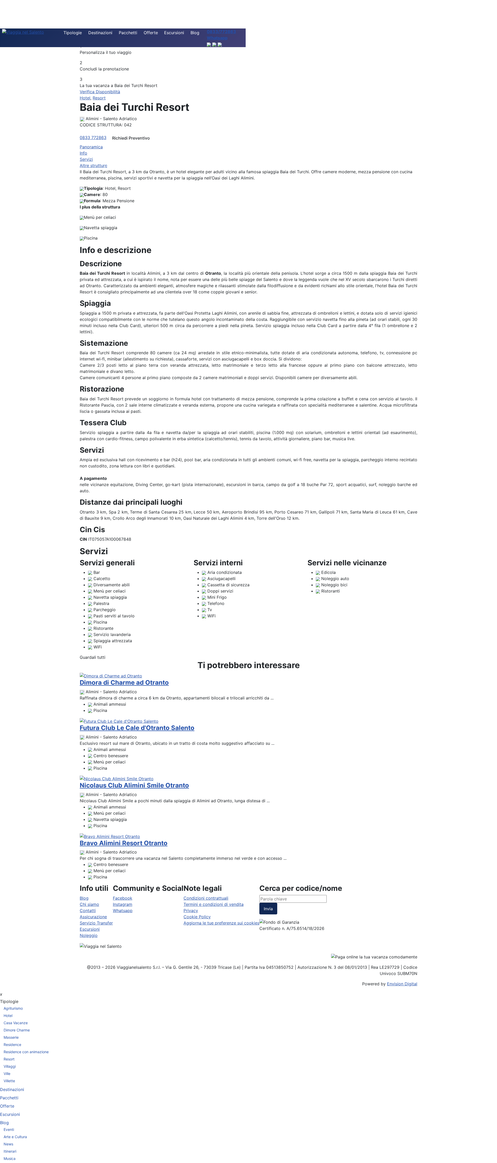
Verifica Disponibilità (100, 91)
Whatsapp (123, 910)
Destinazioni (100, 32)
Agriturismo (13, 1008)
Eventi (9, 1129)
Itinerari (10, 1151)
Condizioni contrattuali (206, 898)
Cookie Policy (197, 916)
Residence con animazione (26, 1052)
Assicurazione (93, 916)
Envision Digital (402, 983)
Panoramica (91, 146)
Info (83, 153)
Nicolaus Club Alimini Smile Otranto (134, 785)
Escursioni (174, 32)
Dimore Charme (17, 1030)
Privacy (191, 910)
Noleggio (89, 935)
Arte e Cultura (15, 1137)
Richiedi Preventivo (131, 138)
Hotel (85, 97)
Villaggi (10, 1066)
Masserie (11, 1037)
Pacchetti (128, 32)
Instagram (122, 904)
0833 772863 (93, 137)
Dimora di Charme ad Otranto (124, 682)
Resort (99, 97)
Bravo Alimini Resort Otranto (123, 843)
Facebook (122, 898)
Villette (9, 1081)
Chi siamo (89, 904)
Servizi (86, 159)
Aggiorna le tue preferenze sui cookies (221, 923)
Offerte (151, 32)
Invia (268, 908)
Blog (195, 32)
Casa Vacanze (16, 1023)
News (8, 1144)
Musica (10, 1158)
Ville (7, 1073)
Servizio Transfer (96, 923)
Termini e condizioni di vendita (214, 904)
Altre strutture (93, 165)
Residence (12, 1044)
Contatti (88, 910)
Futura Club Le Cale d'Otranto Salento (137, 728)
